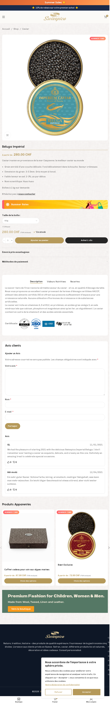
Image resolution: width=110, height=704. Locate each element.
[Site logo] (55, 16)
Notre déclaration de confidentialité (62, 685)
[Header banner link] (55, 2)
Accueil (6, 29)
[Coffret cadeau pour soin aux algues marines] (28, 538)
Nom (8, 399)
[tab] (36, 281)
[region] (72, 678)
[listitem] (55, 647)
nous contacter (26, 194)
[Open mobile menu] (3, 17)
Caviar (25, 29)
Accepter (86, 692)
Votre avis (11, 365)
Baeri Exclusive (65, 565)
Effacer (7, 227)
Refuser (58, 692)
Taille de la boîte (10, 215)
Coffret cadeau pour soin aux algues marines (26, 569)
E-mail (9, 411)
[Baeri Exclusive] (82, 536)
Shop (16, 29)
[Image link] (55, 635)
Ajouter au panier (39, 240)
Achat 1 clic (86, 240)
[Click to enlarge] (7, 135)
